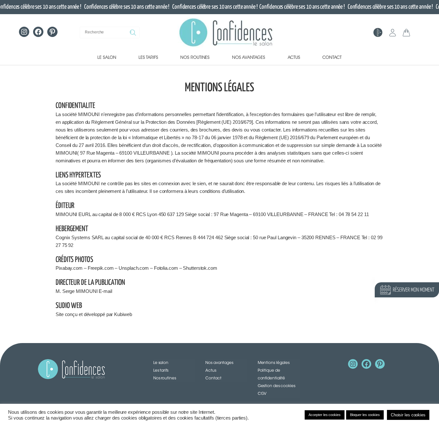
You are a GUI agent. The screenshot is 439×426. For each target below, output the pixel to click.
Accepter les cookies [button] (325, 415)
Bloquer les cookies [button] (365, 415)
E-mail (105, 291)
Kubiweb (123, 314)
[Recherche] (133, 32)
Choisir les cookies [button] (408, 414)
